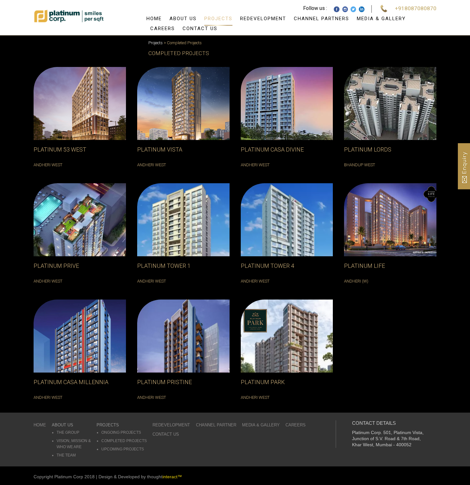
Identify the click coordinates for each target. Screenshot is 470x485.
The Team (66, 455)
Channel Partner (216, 425)
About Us (183, 18)
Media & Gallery (381, 18)
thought (164, 476)
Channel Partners (321, 18)
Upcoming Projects (122, 449)
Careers (162, 28)
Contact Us (200, 28)
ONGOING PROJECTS (121, 432)
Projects (218, 18)
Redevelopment (263, 18)
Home (154, 18)
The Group (68, 432)
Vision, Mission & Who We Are (74, 444)
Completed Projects (124, 441)
